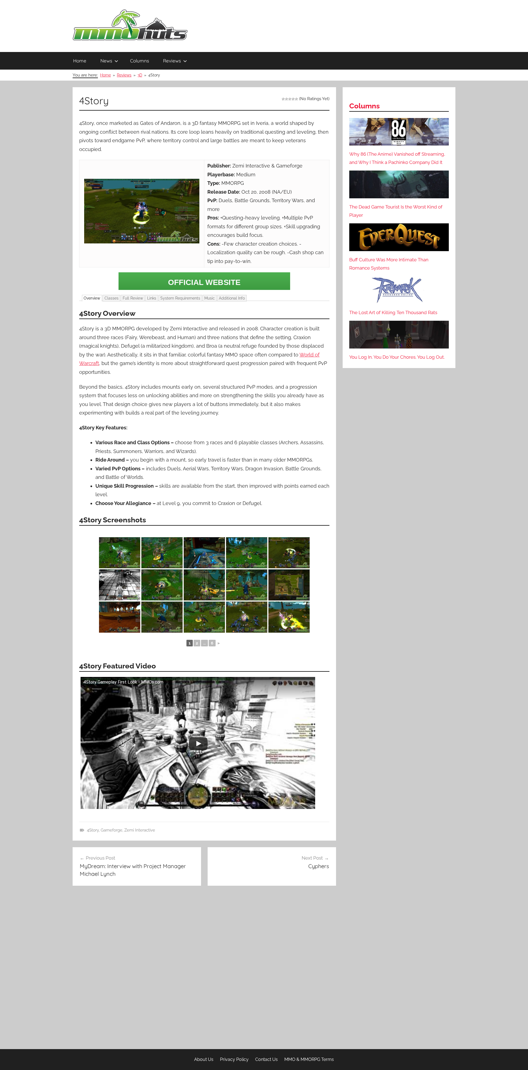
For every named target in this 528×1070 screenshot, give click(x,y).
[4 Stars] (293, 99)
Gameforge (111, 830)
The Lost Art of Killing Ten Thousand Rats (393, 312)
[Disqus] (204, 969)
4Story (93, 830)
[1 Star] (283, 99)
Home (79, 61)
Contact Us (266, 1059)
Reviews (172, 61)
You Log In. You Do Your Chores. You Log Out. (397, 357)
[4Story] (204, 281)
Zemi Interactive (139, 830)
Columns (139, 61)
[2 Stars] (286, 99)
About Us (203, 1059)
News (106, 61)
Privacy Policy (234, 1059)
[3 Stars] (290, 99)
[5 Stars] (296, 99)
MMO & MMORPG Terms (309, 1059)
